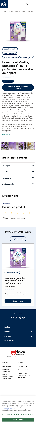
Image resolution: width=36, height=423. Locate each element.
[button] (6, 213)
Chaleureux (6, 135)
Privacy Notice (8, 409)
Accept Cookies (18, 419)
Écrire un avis (8, 81)
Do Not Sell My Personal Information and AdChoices (18, 414)
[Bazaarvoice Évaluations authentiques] (7, 203)
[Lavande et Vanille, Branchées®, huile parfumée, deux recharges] (18, 256)
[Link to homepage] (4, 4)
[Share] (33, 57)
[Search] (27, 4)
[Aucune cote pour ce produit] (7, 77)
